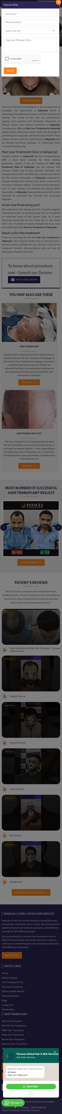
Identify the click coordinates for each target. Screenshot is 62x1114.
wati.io (31, 1094)
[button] (31, 1086)
